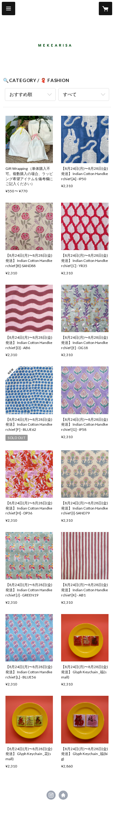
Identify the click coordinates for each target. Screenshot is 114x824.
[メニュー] (8, 8)
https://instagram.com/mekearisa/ (51, 795)
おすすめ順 (20, 94)
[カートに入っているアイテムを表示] (105, 8)
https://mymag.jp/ (63, 795)
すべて (70, 94)
